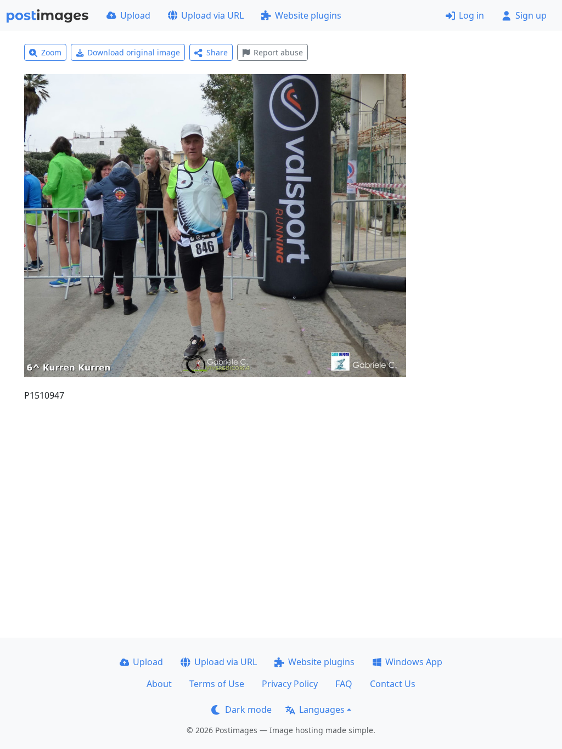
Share (217, 52)
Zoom (51, 52)
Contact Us (392, 684)
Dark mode (248, 709)
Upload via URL (212, 15)
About (159, 684)
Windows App (413, 662)
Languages (322, 709)
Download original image (133, 52)
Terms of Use (216, 684)
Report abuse (278, 52)
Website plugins (308, 15)
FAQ (343, 684)
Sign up (531, 15)
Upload (135, 15)
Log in (471, 15)
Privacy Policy (290, 684)
